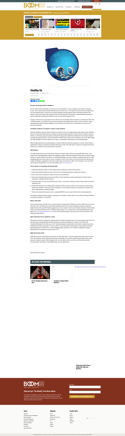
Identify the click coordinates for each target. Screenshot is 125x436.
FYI (51, 421)
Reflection (72, 421)
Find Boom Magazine (29, 419)
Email (70, 389)
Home (51, 413)
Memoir (71, 417)
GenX (51, 422)
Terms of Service (67, 434)
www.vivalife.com (67, 163)
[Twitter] (37, 101)
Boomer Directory (28, 422)
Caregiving (77, 7)
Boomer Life (50, 7)
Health (51, 424)
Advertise (96, 1)
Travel (71, 422)
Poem (71, 419)
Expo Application (28, 428)
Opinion (52, 426)
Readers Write (59, 7)
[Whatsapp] (42, 101)
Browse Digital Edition (84, 1)
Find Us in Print (97, 10)
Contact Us (26, 426)
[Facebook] (32, 101)
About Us (26, 413)
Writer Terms (73, 434)
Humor (71, 415)
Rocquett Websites (88, 434)
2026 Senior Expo (87, 7)
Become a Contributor (29, 421)
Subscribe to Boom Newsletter (66, 1)
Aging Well (69, 7)
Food (71, 413)
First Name (71, 384)
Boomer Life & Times (55, 417)
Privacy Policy (78, 434)
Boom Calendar (27, 417)
